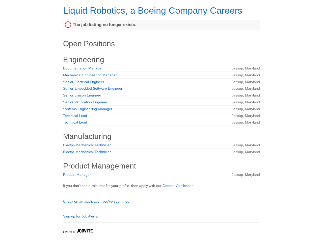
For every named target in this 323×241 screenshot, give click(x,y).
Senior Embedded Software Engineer (92, 88)
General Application (178, 186)
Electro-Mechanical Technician (87, 145)
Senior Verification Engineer (85, 102)
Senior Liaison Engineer (82, 95)
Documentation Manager (83, 68)
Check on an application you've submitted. (96, 201)
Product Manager (77, 175)
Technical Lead (75, 116)
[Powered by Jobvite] (77, 231)
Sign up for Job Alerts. (80, 216)
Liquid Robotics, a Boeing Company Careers (152, 10)
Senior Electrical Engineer (83, 82)
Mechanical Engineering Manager (90, 75)
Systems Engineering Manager (87, 109)
